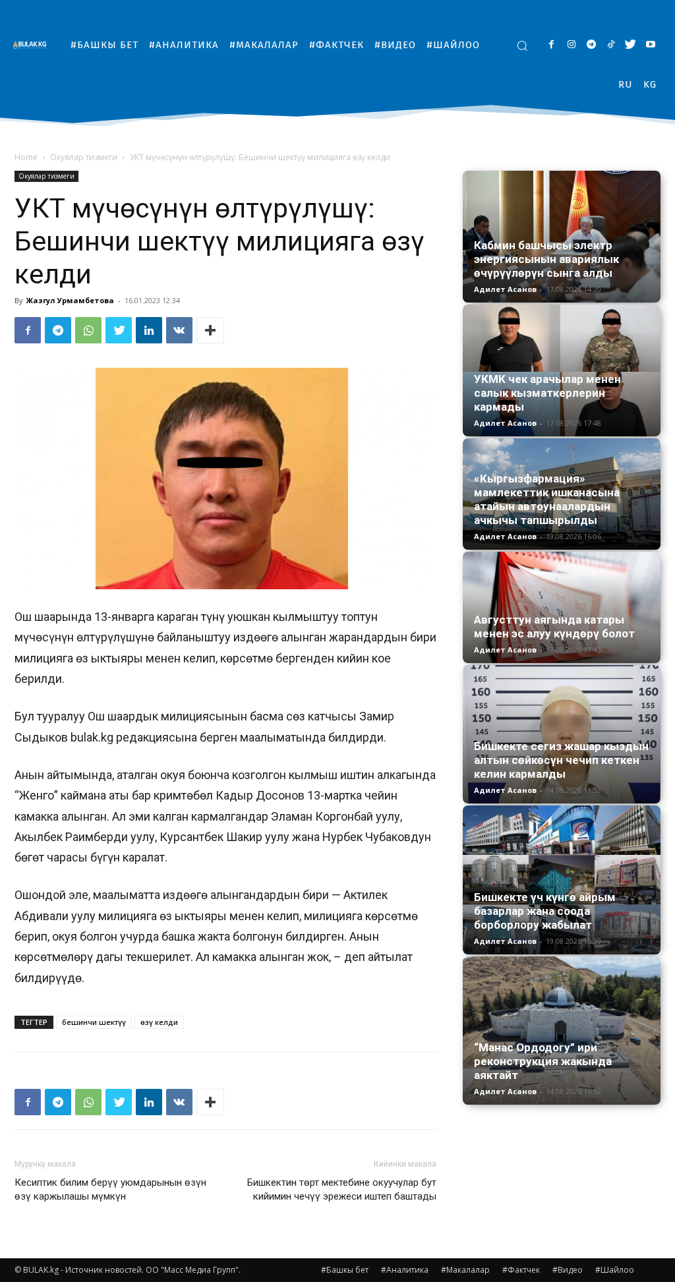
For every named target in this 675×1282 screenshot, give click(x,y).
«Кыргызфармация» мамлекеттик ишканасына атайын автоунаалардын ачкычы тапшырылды (547, 499)
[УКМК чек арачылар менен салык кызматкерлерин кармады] (561, 370)
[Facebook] (551, 45)
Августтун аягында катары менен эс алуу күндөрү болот (554, 626)
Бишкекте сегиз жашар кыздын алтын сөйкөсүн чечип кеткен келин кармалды (561, 760)
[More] (210, 330)
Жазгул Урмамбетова (70, 300)
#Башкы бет (344, 1269)
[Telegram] (590, 45)
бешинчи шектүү (94, 1022)
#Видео (567, 1269)
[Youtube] (650, 45)
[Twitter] (630, 45)
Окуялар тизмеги (83, 157)
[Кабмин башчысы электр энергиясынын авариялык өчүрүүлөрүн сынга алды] (561, 237)
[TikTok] (610, 45)
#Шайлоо (614, 1269)
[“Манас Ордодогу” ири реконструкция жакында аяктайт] (561, 1030)
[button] (522, 45)
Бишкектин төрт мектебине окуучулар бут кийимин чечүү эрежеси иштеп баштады (341, 1189)
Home (26, 157)
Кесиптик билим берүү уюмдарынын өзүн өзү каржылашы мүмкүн (110, 1189)
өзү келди (159, 1022)
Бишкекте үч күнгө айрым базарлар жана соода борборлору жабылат (545, 910)
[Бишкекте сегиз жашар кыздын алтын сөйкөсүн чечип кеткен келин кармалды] (561, 734)
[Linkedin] (149, 330)
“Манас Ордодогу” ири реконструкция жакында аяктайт (543, 1061)
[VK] (179, 330)
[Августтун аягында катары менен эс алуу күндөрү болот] (561, 607)
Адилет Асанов (505, 289)
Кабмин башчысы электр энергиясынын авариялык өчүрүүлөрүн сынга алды (546, 259)
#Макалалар (465, 1269)
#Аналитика (404, 1269)
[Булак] (33, 44)
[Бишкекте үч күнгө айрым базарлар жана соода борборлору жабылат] (561, 879)
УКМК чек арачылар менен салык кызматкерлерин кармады (547, 392)
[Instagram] (571, 45)
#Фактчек (521, 1269)
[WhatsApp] (88, 330)
